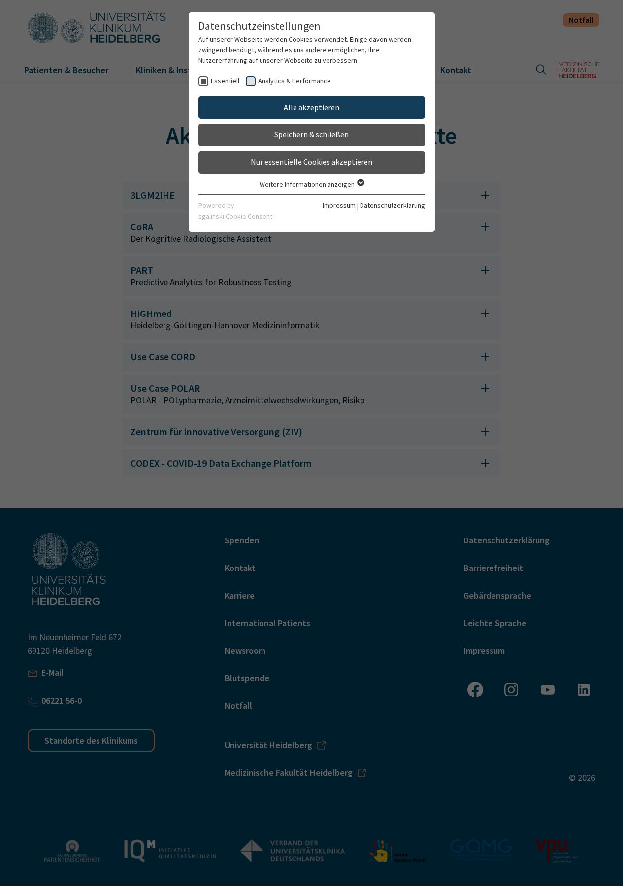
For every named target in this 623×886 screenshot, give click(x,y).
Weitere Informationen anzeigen (308, 184)
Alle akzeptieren (311, 107)
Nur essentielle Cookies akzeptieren (311, 162)
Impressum (339, 205)
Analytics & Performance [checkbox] (294, 80)
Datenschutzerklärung (392, 205)
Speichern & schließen (311, 134)
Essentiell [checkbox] (225, 80)
